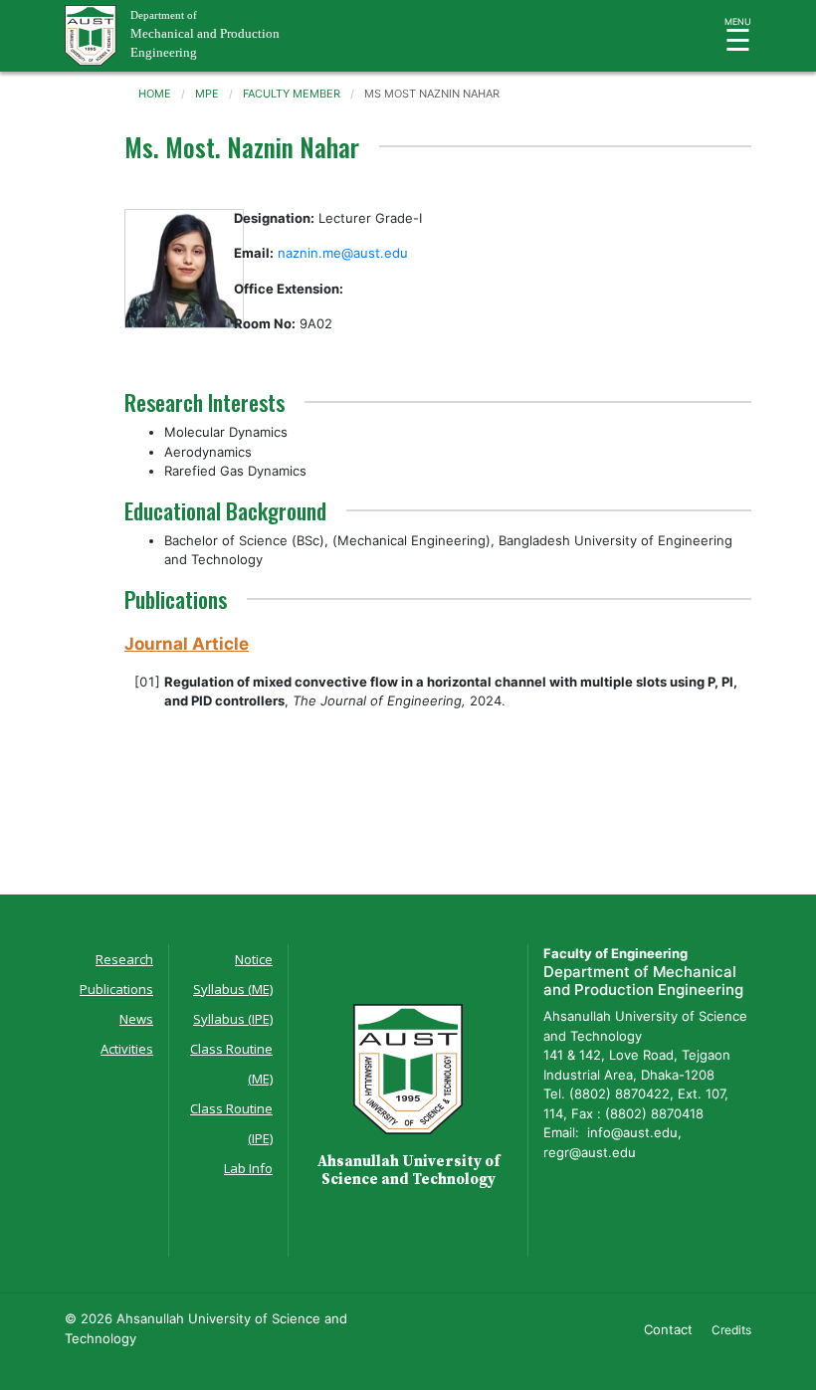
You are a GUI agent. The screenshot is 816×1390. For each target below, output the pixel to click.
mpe (207, 93)
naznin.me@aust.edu (343, 253)
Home (154, 93)
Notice (254, 959)
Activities (127, 1049)
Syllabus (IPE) (233, 1019)
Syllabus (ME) (233, 989)
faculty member (291, 93)
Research (124, 959)
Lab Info (248, 1168)
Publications (116, 989)
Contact (668, 1329)
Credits (731, 1329)
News (136, 1019)
